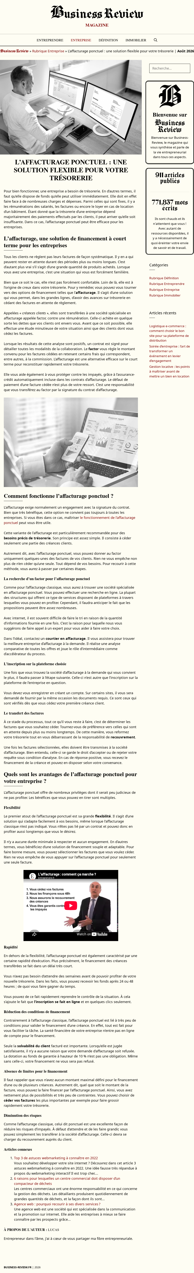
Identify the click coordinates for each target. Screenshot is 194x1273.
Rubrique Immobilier (165, 295)
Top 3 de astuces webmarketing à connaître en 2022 (56, 1158)
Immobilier (136, 40)
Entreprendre (50, 40)
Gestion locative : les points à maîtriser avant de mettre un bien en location (169, 371)
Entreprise (81, 40)
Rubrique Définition (164, 278)
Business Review (97, 14)
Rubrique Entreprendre (167, 284)
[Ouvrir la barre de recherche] (155, 40)
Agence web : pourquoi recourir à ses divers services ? (57, 1204)
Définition (108, 40)
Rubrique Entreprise (48, 51)
